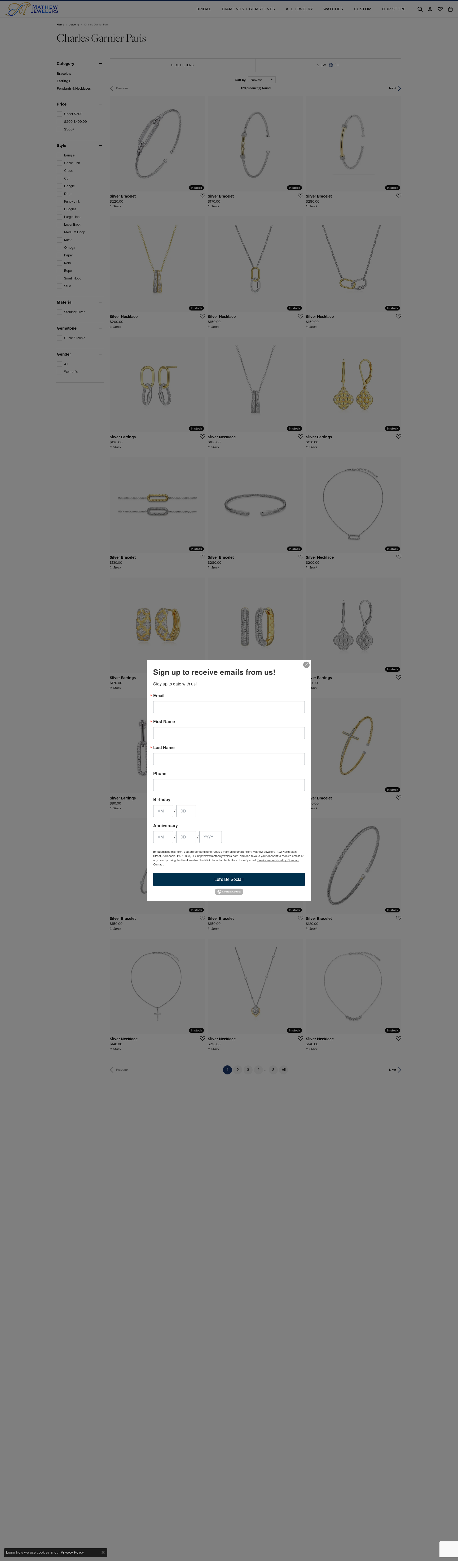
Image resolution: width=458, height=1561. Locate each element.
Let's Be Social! (229, 879)
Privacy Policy (72, 1552)
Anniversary (165, 825)
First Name (164, 721)
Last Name (164, 747)
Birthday (161, 799)
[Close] (306, 665)
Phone (159, 773)
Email (158, 695)
